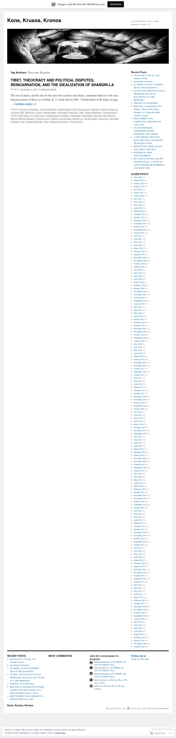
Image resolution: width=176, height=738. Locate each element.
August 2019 (139, 303)
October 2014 (139, 464)
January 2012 (139, 566)
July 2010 (138, 621)
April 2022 (138, 208)
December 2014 (140, 458)
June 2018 (138, 347)
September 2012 (140, 541)
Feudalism (65, 115)
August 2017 (139, 374)
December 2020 (140, 257)
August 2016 (139, 408)
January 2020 (139, 288)
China (75, 109)
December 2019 (140, 291)
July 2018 (138, 343)
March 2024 (139, 180)
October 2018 (139, 334)
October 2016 (139, 402)
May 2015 (138, 442)
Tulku (46, 121)
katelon (97, 685)
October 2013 (139, 501)
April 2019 (138, 316)
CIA (31, 115)
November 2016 (140, 399)
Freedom (95, 109)
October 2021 (139, 226)
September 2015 (140, 433)
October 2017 (139, 368)
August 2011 (139, 581)
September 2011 (140, 578)
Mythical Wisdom (26, 118)
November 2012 (140, 535)
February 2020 (140, 285)
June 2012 (138, 550)
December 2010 (140, 606)
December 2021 (140, 220)
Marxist (14, 118)
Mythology (30, 112)
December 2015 (140, 430)
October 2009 (139, 646)
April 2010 (138, 631)
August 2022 (139, 195)
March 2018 (139, 356)
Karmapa (97, 115)
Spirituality (62, 112)
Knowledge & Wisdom (143, 81)
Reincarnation (50, 112)
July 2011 (138, 584)
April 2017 (138, 384)
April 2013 (138, 520)
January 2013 (139, 529)
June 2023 (138, 189)
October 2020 (139, 263)
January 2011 (139, 603)
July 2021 (138, 235)
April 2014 (138, 482)
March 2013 (139, 523)
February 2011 (140, 600)
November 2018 (140, 331)
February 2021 (140, 251)
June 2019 (138, 310)
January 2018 (139, 359)
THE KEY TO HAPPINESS (146, 103)
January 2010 (139, 640)
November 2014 (140, 461)
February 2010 (140, 637)
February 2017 (140, 390)
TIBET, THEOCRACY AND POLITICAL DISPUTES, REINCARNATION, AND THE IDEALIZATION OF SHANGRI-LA (62, 82)
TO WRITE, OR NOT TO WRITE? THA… (110, 663)
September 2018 (140, 337)
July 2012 (138, 547)
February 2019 (140, 322)
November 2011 (140, 572)
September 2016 (140, 405)
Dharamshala (52, 115)
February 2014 (140, 489)
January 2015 (139, 455)
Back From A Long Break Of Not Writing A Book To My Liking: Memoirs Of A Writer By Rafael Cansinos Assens (27, 689)
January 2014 (139, 492)
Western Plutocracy (59, 121)
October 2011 (139, 575)
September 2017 (140, 371)
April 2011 (138, 594)
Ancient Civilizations (29, 109)
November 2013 (140, 498)
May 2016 (138, 418)
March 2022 (139, 211)
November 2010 (140, 609)
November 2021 (140, 223)
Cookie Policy (60, 732)
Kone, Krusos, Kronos (34, 20)
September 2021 (140, 229)
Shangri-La (78, 118)
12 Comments (75, 121)
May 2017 (138, 381)
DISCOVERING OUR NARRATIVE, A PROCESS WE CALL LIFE (147, 121)
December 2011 (140, 569)
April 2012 (138, 557)
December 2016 (140, 396)
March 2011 (139, 597)
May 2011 (138, 591)
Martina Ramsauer (101, 661)
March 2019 (139, 319)
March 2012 (139, 560)
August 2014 (139, 470)
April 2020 (138, 279)
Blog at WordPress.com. (116, 708)
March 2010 (139, 634)
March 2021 (139, 248)
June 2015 (138, 439)
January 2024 (139, 183)
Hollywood (76, 115)
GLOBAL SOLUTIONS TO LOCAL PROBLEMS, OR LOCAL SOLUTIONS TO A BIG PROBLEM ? (27, 677)
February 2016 (140, 427)
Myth (22, 112)
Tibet (81, 112)
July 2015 (138, 436)
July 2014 (138, 473)
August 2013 (139, 507)
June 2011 (138, 587)
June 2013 (138, 513)
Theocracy (73, 112)
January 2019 (139, 325)
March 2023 (139, 192)
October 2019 (139, 297)
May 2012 (138, 554)
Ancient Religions (48, 109)
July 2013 (138, 510)
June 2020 (138, 272)
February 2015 (140, 452)
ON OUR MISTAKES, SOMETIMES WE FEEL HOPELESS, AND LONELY (146, 130)
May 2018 (138, 350)
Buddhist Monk (64, 109)
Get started (115, 4)
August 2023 (139, 186)
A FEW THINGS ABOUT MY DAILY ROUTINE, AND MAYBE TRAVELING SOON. (148, 140)
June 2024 (138, 177)
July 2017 (138, 377)
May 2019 (138, 313)
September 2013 (140, 504)
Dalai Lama (84, 109)
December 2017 (140, 362)
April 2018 (138, 353)
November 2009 (140, 643)
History (103, 109)
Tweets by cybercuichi (140, 659)
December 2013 (140, 495)
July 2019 (138, 306)
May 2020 (138, 276)
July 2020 (138, 269)
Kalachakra (87, 115)
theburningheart (48, 89)
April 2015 (138, 445)
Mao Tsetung (109, 115)
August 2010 (139, 618)
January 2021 (139, 254)
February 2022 (140, 214)
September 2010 (140, 615)
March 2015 (139, 449)
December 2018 (140, 328)
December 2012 (140, 532)
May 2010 (138, 628)
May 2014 (138, 479)
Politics (39, 112)
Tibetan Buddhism (93, 112)
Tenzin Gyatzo (90, 118)
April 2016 (138, 421)
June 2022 (138, 201)
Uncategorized (109, 112)
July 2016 (138, 411)
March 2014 (139, 486)
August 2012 (139, 544)
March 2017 (139, 387)
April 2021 (138, 245)
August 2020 (139, 266)
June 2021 (138, 238)
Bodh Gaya (23, 115)
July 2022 (138, 198)
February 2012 (140, 563)
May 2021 (138, 242)
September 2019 (140, 300)
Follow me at (138, 656)
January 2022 (139, 217)
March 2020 (139, 282)
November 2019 (140, 294)
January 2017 (139, 393)
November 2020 (140, 260)
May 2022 (138, 205)
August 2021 (139, 232)
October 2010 (139, 612)
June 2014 (138, 476)
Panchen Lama (42, 118)
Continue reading (25, 103)
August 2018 (139, 340)
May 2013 (138, 516)
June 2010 (138, 625)
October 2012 (139, 538)
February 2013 (140, 526)
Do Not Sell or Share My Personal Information (149, 708)
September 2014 (140, 467)
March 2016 (139, 424)
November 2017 (140, 365)
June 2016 (138, 415)
